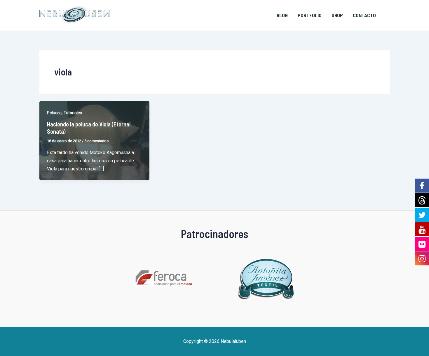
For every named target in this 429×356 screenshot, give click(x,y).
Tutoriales (73, 112)
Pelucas (54, 112)
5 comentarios (96, 141)
